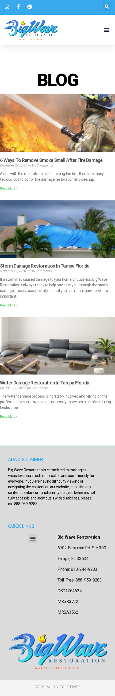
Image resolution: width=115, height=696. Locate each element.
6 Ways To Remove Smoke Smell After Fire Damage (51, 160)
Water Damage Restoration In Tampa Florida (44, 383)
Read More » (9, 188)
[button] (107, 6)
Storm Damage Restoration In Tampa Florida (44, 266)
